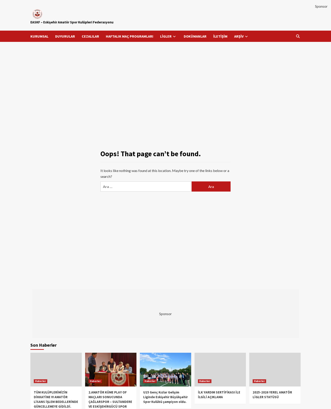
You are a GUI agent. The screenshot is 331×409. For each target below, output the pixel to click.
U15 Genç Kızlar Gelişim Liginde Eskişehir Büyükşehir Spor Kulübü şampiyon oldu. (165, 397)
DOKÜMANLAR (195, 36)
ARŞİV (239, 36)
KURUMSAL (39, 36)
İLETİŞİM (220, 36)
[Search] (298, 36)
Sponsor (321, 6)
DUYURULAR (65, 36)
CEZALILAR (90, 36)
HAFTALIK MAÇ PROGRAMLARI (129, 36)
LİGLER (166, 36)
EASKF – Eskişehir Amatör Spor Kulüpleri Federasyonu (71, 22)
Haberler (40, 381)
